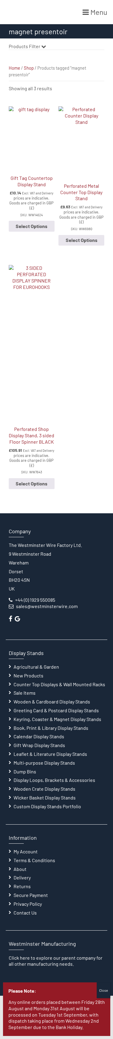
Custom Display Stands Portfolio (47, 806)
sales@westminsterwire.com (47, 606)
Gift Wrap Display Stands (39, 745)
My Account (26, 851)
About (20, 869)
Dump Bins (25, 771)
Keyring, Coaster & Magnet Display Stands (57, 719)
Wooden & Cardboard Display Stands (52, 701)
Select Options (31, 226)
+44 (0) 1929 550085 (35, 600)
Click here (19, 958)
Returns (22, 886)
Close (103, 990)
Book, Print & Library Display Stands (51, 728)
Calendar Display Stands (39, 736)
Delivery (22, 877)
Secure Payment (31, 895)
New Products (28, 675)
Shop (29, 68)
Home (14, 68)
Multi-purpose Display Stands (44, 763)
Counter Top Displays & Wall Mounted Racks (59, 684)
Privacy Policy (28, 904)
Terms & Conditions (34, 860)
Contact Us (25, 912)
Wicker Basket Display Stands (45, 797)
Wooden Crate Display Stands (44, 789)
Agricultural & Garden (36, 667)
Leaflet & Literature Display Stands (50, 754)
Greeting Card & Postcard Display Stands (56, 710)
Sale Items (25, 693)
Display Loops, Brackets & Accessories (54, 780)
